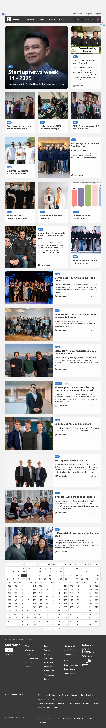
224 (77, 611)
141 (28, 593)
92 (10, 582)
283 (71, 625)
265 (53, 621)
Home (40, 718)
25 (34, 568)
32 (71, 568)
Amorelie (41, 707)
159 (46, 596)
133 (71, 589)
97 (36, 582)
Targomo (95, 703)
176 (59, 600)
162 (65, 596)
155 (21, 596)
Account (62, 19)
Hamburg (75, 695)
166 (90, 596)
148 (71, 593)
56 (8, 575)
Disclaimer (42, 722)
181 (90, 600)
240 (84, 614)
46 (50, 572)
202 (34, 607)
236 (59, 614)
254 (77, 618)
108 (9, 586)
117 (65, 586)
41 (24, 572)
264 (46, 621)
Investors (48, 654)
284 (77, 625)
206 (59, 607)
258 (9, 621)
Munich (47, 695)
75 (13, 579)
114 (46, 586)
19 (96, 565)
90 (92, 579)
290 (59, 628)
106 (89, 582)
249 (46, 618)
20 (8, 568)
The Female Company (46, 703)
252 (65, 618)
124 (15, 589)
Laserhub (85, 703)
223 (71, 611)
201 (28, 607)
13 (65, 565)
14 (70, 565)
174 (46, 600)
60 (29, 575)
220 (53, 611)
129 (46, 589)
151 (90, 593)
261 (28, 621)
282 (65, 625)
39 (13, 572)
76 (19, 579)
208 (71, 607)
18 (91, 565)
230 (21, 614)
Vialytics (77, 703)
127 (34, 589)
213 (9, 611)
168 (9, 600)
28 (50, 568)
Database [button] (30, 19)
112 (34, 586)
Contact (28, 654)
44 (40, 572)
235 (53, 614)
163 (71, 596)
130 (53, 589)
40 (19, 572)
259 (15, 621)
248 (40, 618)
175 (53, 600)
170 (21, 600)
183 (9, 603)
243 (9, 618)
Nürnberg (90, 695)
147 (65, 593)
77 (24, 579)
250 (53, 618)
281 (59, 625)
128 (40, 589)
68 (71, 575)
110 (21, 586)
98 (41, 582)
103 (71, 582)
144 (46, 593)
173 (40, 600)
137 (96, 589)
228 (9, 614)
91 (98, 579)
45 (45, 572)
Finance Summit (69, 669)
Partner (28, 666)
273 (9, 625)
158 (40, 596)
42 (29, 572)
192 (65, 603)
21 (13, 568)
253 (71, 618)
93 (15, 582)
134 (77, 589)
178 (71, 600)
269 (77, 621)
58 (19, 575)
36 (92, 568)
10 (49, 565)
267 (65, 621)
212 (96, 607)
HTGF (69, 703)
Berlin (40, 695)
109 (15, 586)
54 (92, 572)
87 (77, 579)
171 (28, 600)
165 (84, 596)
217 (34, 611)
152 (96, 593)
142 (34, 593)
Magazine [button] (17, 19)
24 (29, 568)
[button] (97, 19)
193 (71, 603)
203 (40, 607)
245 (21, 618)
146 (59, 593)
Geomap (56, 718)
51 (77, 572)
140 (21, 593)
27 (45, 568)
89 (87, 579)
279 (46, 625)
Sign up (9, 650)
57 (13, 575)
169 (15, 600)
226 (90, 611)
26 (40, 568)
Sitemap (48, 718)
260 (21, 621)
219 (46, 611)
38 (8, 572)
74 (8, 579)
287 (96, 625)
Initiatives (48, 666)
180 (84, 600)
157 (34, 596)
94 (20, 582)
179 (77, 600)
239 (77, 614)
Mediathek (51, 19)
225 (84, 611)
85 (66, 579)
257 (96, 618)
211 (90, 607)
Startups (47, 650)
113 (40, 586)
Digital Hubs (49, 671)
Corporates (48, 658)
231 (28, 614)
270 (84, 621)
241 (90, 614)
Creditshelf (61, 703)
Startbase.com (77, 14)
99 (47, 582)
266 (59, 621)
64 (50, 575)
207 (65, 607)
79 (34, 579)
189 (46, 603)
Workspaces (49, 675)
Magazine (89, 14)
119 (77, 586)
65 (56, 575)
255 (84, 618)
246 (28, 618)
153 (9, 596)
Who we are (29, 650)
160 (53, 596)
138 (9, 593)
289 (53, 628)
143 (40, 593)
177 (65, 600)
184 (15, 603)
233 (40, 614)
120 (84, 586)
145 (53, 593)
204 (46, 607)
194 (77, 603)
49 (66, 572)
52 (82, 572)
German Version (69, 654)
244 (15, 618)
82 (50, 579)
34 (82, 568)
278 (40, 625)
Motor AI (56, 707)
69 (77, 575)
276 (28, 625)
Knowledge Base (31, 658)
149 (77, 593)
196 (90, 603)
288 (46, 628)
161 (59, 596)
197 (96, 603)
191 (59, 603)
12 (59, 565)
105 (83, 582)
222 (65, 611)
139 (15, 593)
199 (15, 607)
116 (59, 586)
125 (21, 589)
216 (28, 611)
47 (56, 572)
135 (84, 589)
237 (65, 614)
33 (77, 568)
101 (58, 582)
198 (9, 607)
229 (15, 614)
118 (71, 586)
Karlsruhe (41, 699)
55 (98, 572)
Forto (49, 707)
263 (40, 621)
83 (56, 579)
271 (90, 621)
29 (56, 568)
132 (65, 589)
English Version (69, 650)
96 (31, 582)
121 (90, 586)
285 (84, 625)
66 (61, 575)
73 (98, 575)
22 (19, 568)
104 (77, 582)
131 (59, 589)
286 (90, 625)
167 (96, 596)
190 (53, 603)
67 (66, 575)
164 (77, 596)
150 (84, 593)
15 (75, 565)
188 (40, 603)
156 (28, 596)
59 (24, 575)
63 (45, 575)
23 (24, 568)
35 (87, 568)
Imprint (89, 718)
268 (71, 621)
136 (90, 589)
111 (28, 586)
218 (40, 611)
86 (71, 579)
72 (92, 575)
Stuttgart (65, 695)
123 (9, 589)
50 (71, 572)
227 (96, 611)
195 (84, 603)
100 (52, 582)
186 (28, 603)
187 (34, 603)
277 (34, 625)
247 (34, 618)
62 (40, 575)
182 (96, 600)
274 (15, 625)
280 (53, 625)
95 (25, 582)
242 (96, 614)
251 (59, 618)
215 (21, 611)
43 (34, 572)
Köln (82, 695)
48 (61, 572)
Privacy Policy (66, 718)
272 (96, 621)
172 (34, 600)
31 (66, 568)
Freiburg (51, 699)
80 (40, 579)
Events (41, 19)
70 (82, 575)
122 (96, 586)
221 (59, 611)
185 (21, 603)
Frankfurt (56, 695)
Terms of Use (79, 718)
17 (86, 565)
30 (61, 568)
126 (28, 589)
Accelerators (49, 662)
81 (45, 579)
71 (87, 575)
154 (15, 596)
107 (95, 582)
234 (46, 614)
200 (21, 607)
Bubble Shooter (69, 673)
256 (90, 618)
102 (64, 582)
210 (84, 607)
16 (80, 565)
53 (87, 572)
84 (61, 579)
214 (15, 611)
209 (77, 607)
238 (71, 614)
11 (54, 565)
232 (34, 614)
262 (34, 621)
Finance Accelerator (71, 665)
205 (53, 607)
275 (21, 625)
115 (53, 586)
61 (34, 575)
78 (29, 579)
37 (98, 568)
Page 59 (98, 14)
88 (82, 579)
